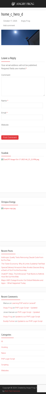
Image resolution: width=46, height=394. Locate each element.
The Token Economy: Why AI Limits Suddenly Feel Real (23, 264)
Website (5, 125)
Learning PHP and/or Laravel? (24, 303)
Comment (5, 75)
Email (4, 113)
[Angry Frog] (23, 3)
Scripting (4, 365)
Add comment (9, 25)
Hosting (4, 347)
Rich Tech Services (12, 391)
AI (2, 341)
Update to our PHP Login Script (27, 317)
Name (4, 101)
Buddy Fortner (9, 321)
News (3, 353)
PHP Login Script (8, 359)
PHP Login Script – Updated (26, 308)
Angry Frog (25, 21)
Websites (5, 371)
